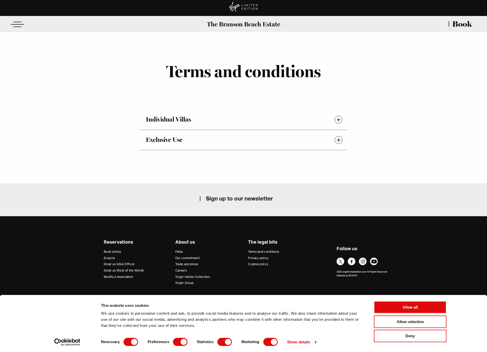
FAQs (179, 251)
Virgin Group (184, 282)
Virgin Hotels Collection (192, 276)
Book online (112, 251)
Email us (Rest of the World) (124, 270)
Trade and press (186, 264)
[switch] (180, 342)
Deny (410, 336)
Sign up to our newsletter (239, 199)
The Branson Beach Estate (243, 24)
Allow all (410, 307)
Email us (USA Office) (119, 264)
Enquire (109, 258)
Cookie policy (258, 264)
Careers (181, 270)
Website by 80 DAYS (347, 276)
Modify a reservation (118, 276)
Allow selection (410, 322)
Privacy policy (258, 258)
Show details (298, 342)
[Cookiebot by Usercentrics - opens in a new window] (67, 342)
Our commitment (187, 258)
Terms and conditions (263, 251)
